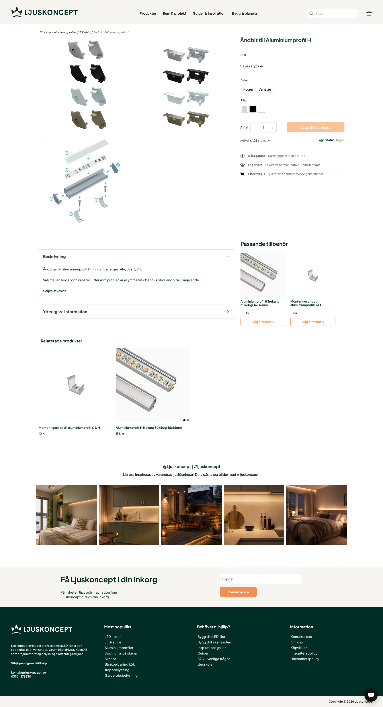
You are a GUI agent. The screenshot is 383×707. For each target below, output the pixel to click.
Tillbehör (85, 32)
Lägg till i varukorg (316, 127)
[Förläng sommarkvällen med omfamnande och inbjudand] (191, 515)
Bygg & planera (244, 13)
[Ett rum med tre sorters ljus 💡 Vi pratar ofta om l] (66, 515)
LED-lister (45, 32)
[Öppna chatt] (371, 695)
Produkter (148, 13)
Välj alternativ (263, 322)
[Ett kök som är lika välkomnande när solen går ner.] (129, 515)
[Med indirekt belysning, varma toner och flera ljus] (316, 515)
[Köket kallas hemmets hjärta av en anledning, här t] (254, 515)
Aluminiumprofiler (65, 32)
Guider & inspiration (209, 13)
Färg (244, 100)
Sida (244, 80)
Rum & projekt (174, 13)
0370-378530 (21, 676)
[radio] (248, 89)
